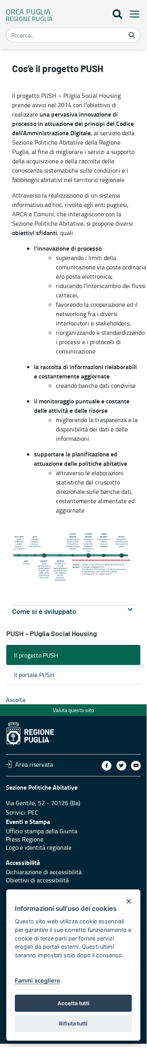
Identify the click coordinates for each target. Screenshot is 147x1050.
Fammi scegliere (37, 980)
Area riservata (34, 764)
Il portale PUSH (34, 674)
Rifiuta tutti (73, 1023)
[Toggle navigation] (132, 13)
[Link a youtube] (136, 766)
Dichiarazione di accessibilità (44, 872)
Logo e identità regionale (39, 847)
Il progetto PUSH (36, 655)
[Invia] (131, 35)
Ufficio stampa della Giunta (41, 831)
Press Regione (24, 839)
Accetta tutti (73, 1003)
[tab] (73, 612)
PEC (33, 812)
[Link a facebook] (106, 766)
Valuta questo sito (73, 710)
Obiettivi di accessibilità (37, 880)
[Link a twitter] (121, 766)
